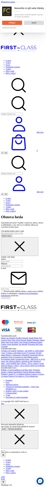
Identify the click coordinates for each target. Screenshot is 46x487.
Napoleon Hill (33, 344)
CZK (3, 477)
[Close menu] (3, 455)
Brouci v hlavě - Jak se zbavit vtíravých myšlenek (26, 366)
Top (2, 403)
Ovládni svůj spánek (8, 351)
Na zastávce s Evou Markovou (26, 376)
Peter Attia (11, 340)
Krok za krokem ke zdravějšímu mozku (23, 357)
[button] (40, 481)
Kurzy (8, 65)
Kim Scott (9, 342)
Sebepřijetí (25, 355)
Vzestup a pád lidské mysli (16, 353)
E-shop (8, 61)
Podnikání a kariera (13, 67)
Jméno (3, 259)
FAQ (7, 382)
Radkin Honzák (22, 338)
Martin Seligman (33, 340)
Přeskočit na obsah (8, 2)
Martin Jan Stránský (8, 338)
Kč (6, 153)
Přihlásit (12, 23)
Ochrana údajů (11, 393)
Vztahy (8, 69)
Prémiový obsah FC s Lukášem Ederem (16, 374)
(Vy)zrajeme (30, 353)
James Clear (18, 342)
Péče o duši (10, 71)
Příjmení (4, 264)
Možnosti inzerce (12, 385)
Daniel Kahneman (30, 342)
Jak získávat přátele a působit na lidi (19, 361)
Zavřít (34, 23)
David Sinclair (21, 340)
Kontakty (9, 380)
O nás (8, 395)
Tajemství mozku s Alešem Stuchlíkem (20, 371)
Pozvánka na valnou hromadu (17, 397)
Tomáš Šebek (34, 338)
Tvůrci (8, 63)
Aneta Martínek (12, 344)
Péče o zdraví (11, 73)
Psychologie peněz (8, 359)
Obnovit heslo (6, 236)
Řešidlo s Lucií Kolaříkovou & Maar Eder (16, 370)
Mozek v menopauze (13, 355)
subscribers (12, 28)
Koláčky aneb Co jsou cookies (17, 391)
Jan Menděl (23, 344)
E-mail (3, 268)
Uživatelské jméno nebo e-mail (12, 231)
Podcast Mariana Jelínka (32, 372)
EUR (3, 479)
